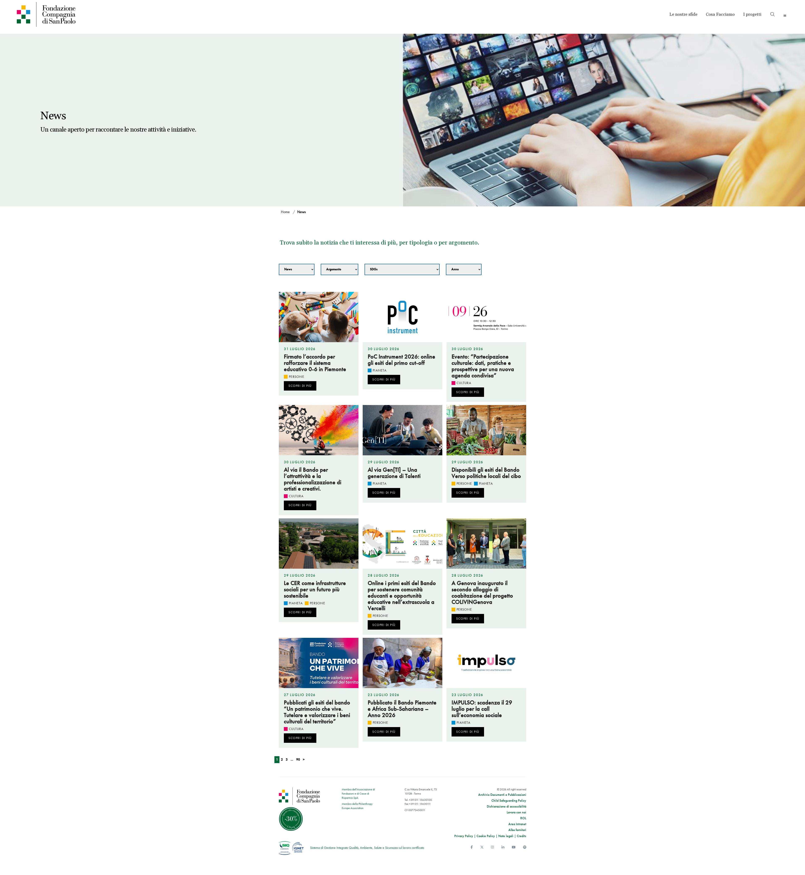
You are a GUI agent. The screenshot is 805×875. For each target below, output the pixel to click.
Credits (521, 836)
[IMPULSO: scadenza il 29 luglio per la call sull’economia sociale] (486, 663)
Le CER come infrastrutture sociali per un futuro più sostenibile (315, 589)
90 (298, 759)
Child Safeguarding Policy (508, 801)
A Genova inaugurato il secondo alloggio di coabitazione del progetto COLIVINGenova (482, 592)
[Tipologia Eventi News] (296, 269)
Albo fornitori (517, 830)
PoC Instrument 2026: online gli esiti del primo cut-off (401, 359)
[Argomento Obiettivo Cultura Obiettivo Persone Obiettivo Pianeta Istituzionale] (339, 269)
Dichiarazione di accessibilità (506, 806)
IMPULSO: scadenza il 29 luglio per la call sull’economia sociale (482, 709)
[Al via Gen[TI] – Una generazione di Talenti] (402, 430)
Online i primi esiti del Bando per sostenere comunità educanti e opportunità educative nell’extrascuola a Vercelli (402, 595)
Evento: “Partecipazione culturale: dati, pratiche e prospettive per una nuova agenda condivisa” (483, 366)
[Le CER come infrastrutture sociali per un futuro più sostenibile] (318, 543)
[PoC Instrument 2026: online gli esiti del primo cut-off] (402, 317)
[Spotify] (524, 847)
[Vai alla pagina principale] (111, 14)
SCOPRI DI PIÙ (300, 386)
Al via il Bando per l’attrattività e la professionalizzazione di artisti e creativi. (312, 479)
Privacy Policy (463, 836)
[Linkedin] (502, 847)
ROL (523, 818)
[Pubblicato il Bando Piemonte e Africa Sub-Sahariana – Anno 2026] (402, 663)
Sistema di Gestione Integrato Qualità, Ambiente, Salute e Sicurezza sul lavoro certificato (367, 847)
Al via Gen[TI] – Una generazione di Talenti (394, 473)
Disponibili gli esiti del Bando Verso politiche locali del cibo (486, 473)
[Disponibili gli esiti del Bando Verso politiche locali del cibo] (486, 430)
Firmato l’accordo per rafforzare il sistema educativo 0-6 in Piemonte (315, 363)
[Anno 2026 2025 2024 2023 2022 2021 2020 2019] (464, 269)
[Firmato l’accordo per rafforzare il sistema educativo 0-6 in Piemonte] (318, 317)
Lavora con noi (516, 812)
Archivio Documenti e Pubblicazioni (502, 795)
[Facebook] (472, 847)
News (301, 211)
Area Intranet (517, 824)
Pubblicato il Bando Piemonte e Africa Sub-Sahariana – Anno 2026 (402, 709)
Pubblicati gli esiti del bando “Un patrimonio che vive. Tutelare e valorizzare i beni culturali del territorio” (317, 712)
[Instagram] (492, 847)
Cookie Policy (486, 836)
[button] (752, 14)
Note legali (505, 836)
